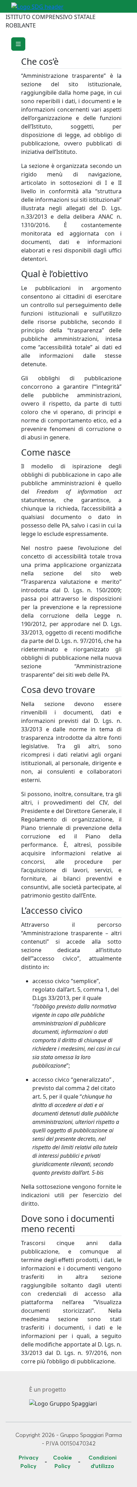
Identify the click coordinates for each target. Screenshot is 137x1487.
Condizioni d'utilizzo (103, 1461)
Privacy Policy (29, 1461)
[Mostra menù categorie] (18, 44)
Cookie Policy (62, 1461)
